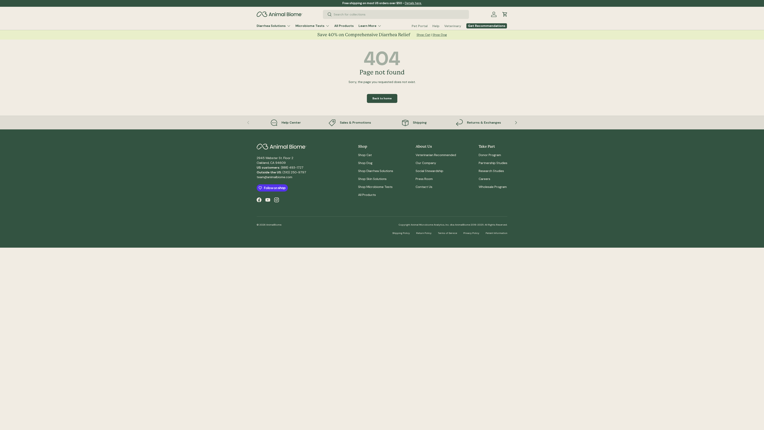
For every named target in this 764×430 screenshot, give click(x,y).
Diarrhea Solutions (271, 26)
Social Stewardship (429, 171)
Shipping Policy (401, 233)
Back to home (382, 98)
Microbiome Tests (310, 26)
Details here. (413, 3)
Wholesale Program (493, 187)
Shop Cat (423, 35)
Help (435, 26)
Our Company (426, 163)
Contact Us (424, 187)
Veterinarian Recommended (436, 155)
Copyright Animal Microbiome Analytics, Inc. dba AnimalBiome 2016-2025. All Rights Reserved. (453, 224)
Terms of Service (447, 233)
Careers (484, 179)
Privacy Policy (471, 233)
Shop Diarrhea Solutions (375, 171)
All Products (344, 26)
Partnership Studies (493, 163)
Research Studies (491, 171)
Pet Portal (420, 26)
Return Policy (424, 233)
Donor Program (490, 155)
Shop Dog (440, 35)
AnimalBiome (273, 224)
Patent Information (496, 233)
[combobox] (396, 14)
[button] (505, 14)
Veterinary (452, 26)
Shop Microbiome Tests (375, 187)
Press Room (424, 179)
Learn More (367, 26)
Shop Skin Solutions (372, 179)
